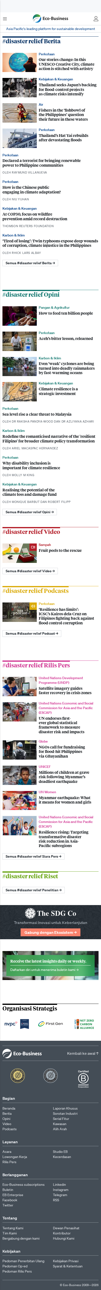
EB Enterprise (12, 1195)
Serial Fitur (61, 1118)
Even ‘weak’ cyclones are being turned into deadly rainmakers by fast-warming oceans (50, 366)
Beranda (8, 1108)
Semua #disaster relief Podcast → (32, 633)
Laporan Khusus (65, 1108)
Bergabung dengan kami (20, 1238)
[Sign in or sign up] (96, 18)
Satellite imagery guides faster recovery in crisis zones (50, 686)
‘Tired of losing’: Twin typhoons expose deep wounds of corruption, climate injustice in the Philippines (50, 244)
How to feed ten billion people (50, 315)
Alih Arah (60, 1129)
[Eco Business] (20, 1053)
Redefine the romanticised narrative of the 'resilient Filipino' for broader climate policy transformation (50, 439)
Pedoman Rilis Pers (17, 1271)
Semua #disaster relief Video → (30, 571)
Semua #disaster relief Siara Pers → (33, 856)
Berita (7, 1113)
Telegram (60, 1195)
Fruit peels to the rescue (50, 552)
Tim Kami (9, 1233)
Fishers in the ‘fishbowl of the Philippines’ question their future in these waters (50, 112)
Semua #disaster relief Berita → (30, 263)
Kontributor (62, 1233)
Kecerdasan (62, 1157)
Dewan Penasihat (66, 1228)
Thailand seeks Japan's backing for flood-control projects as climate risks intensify (50, 87)
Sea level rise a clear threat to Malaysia (50, 415)
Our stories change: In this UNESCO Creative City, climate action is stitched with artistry (50, 62)
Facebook (9, 1200)
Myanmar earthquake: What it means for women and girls (50, 800)
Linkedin (59, 1184)
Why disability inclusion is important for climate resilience (50, 466)
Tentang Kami (12, 1228)
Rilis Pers (9, 1162)
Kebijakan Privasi (65, 1261)
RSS (56, 1200)
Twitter (7, 1205)
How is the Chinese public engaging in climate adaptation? (50, 190)
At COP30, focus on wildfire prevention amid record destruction (50, 217)
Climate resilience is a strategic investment (50, 391)
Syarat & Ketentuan (68, 1266)
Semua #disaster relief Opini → (30, 512)
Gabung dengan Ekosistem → (51, 932)
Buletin (7, 1189)
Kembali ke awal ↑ (83, 1053)
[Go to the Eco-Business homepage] (50, 18)
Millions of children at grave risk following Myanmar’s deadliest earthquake (50, 774)
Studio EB (60, 1151)
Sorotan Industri (65, 1113)
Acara (6, 1151)
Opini (6, 1118)
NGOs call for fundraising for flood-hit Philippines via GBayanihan (50, 749)
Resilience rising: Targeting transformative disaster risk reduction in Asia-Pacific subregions (50, 831)
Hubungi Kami (63, 1238)
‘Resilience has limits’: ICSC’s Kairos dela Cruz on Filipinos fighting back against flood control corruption (50, 613)
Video (6, 1124)
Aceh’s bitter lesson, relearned (50, 341)
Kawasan (59, 1124)
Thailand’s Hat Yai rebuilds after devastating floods (50, 138)
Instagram (60, 1189)
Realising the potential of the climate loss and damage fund (50, 493)
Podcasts (9, 1129)
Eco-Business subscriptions (23, 1184)
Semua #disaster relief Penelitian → (34, 890)
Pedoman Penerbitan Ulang (23, 1261)
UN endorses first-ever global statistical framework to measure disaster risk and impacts (50, 717)
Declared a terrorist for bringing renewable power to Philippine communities (50, 164)
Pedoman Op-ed (14, 1266)
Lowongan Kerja (14, 1157)
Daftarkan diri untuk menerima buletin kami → (50, 965)
